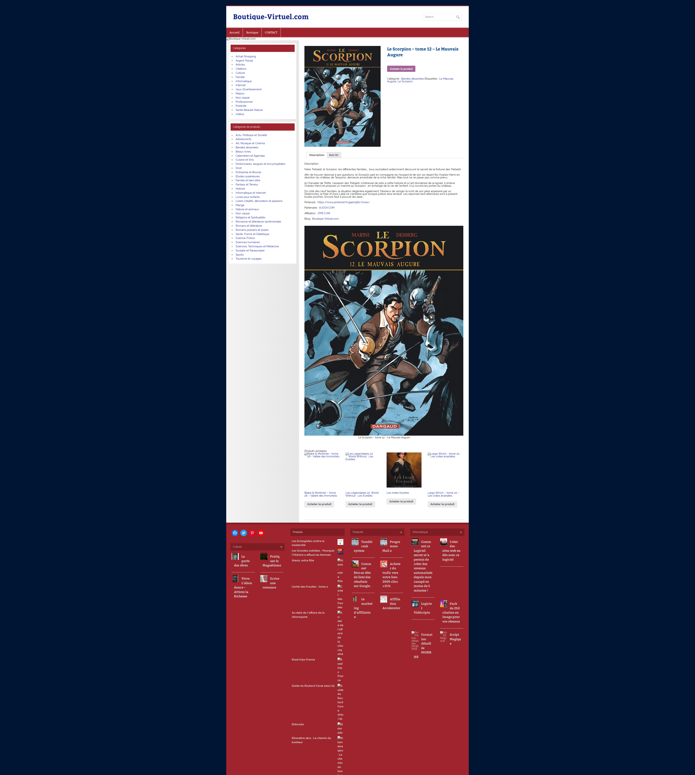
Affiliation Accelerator (391, 603)
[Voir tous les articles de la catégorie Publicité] (400, 532)
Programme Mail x (391, 546)
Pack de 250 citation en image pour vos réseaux (451, 612)
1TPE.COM (324, 213)
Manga (240, 205)
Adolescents (243, 139)
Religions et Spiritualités (250, 217)
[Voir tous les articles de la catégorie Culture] (280, 547)
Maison (240, 93)
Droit (239, 168)
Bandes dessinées (412, 78)
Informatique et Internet (251, 192)
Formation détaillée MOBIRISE (423, 645)
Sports (240, 254)
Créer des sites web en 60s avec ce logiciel (451, 550)
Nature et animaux (247, 209)
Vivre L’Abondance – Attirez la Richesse (243, 587)
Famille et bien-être (248, 180)
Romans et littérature (249, 225)
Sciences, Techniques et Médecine (257, 246)
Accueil (234, 32)
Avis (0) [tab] (333, 155)
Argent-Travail (244, 60)
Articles (240, 64)
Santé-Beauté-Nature (249, 110)
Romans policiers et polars (252, 230)
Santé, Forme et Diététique (252, 234)
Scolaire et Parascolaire (250, 250)
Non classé (243, 97)
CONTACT (271, 32)
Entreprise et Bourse (248, 172)
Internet (241, 85)
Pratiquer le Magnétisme (272, 560)
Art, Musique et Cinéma (250, 143)
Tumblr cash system (363, 546)
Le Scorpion (405, 81)
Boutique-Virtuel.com (271, 16)
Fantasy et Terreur (247, 184)
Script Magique (455, 638)
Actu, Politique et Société (251, 135)
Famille (240, 77)
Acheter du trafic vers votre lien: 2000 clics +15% (391, 575)
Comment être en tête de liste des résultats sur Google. (362, 575)
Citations (241, 68)
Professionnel (244, 101)
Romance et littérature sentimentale (258, 221)
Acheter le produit (401, 68)
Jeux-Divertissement (249, 89)
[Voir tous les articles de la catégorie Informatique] (460, 532)
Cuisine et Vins (245, 159)
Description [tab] (316, 155)
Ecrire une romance (271, 582)
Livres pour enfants (248, 197)
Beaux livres (243, 151)
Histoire (240, 188)
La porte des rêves (242, 560)
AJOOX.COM (326, 207)
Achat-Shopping (246, 56)
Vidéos (240, 114)
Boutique (252, 32)
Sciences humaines (248, 242)
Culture (240, 73)
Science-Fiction (245, 238)
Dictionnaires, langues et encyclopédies (260, 164)
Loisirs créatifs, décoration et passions (259, 201)
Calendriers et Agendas (250, 155)
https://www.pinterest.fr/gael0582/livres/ (343, 202)
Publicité (241, 105)
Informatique (244, 81)
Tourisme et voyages (249, 258)
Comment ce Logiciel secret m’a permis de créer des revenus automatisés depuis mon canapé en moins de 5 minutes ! (423, 565)
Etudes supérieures (248, 176)
